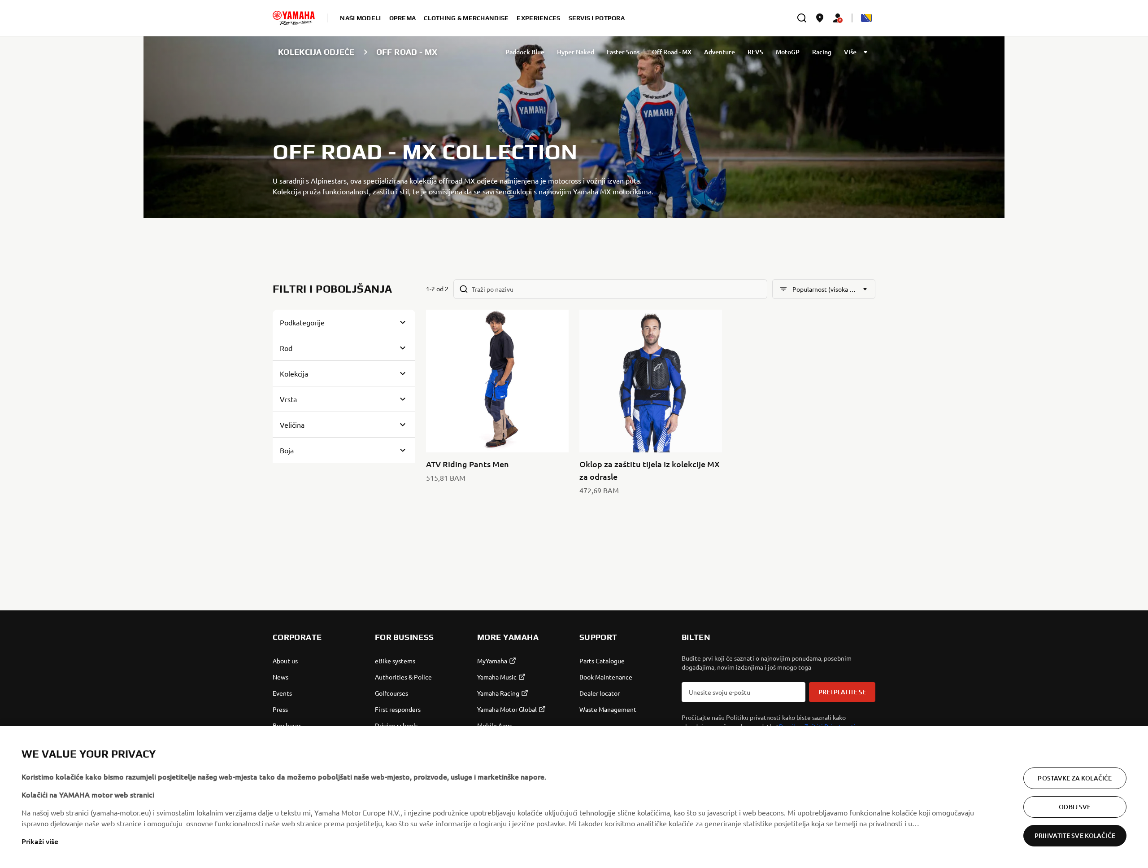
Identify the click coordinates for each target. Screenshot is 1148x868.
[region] (574, 797)
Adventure (719, 52)
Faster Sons (623, 52)
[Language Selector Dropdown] (866, 18)
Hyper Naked (575, 52)
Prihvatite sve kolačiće (1075, 835)
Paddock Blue (524, 52)
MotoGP (788, 52)
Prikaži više (40, 841)
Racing (821, 52)
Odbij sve (1075, 806)
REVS (755, 52)
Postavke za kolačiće (1075, 778)
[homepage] (294, 18)
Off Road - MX (671, 52)
